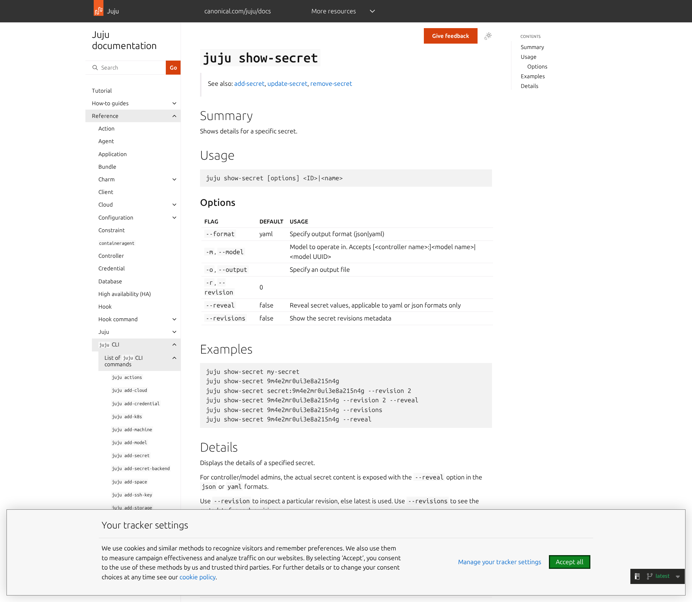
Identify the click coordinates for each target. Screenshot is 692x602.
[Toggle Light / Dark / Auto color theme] (488, 36)
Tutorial (102, 91)
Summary (532, 47)
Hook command (118, 319)
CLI (109, 344)
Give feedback (450, 36)
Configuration (115, 217)
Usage (529, 57)
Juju (103, 332)
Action (106, 128)
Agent (106, 141)
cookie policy (197, 577)
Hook (105, 307)
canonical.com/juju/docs (237, 11)
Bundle (107, 167)
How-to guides (110, 103)
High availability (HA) (124, 294)
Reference (105, 116)
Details (529, 86)
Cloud (105, 205)
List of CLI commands (124, 361)
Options (537, 66)
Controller (111, 256)
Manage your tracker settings (499, 561)
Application (112, 154)
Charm (106, 179)
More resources (333, 11)
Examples (533, 76)
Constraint (111, 230)
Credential (111, 268)
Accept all (570, 561)
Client (105, 192)
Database (110, 281)
